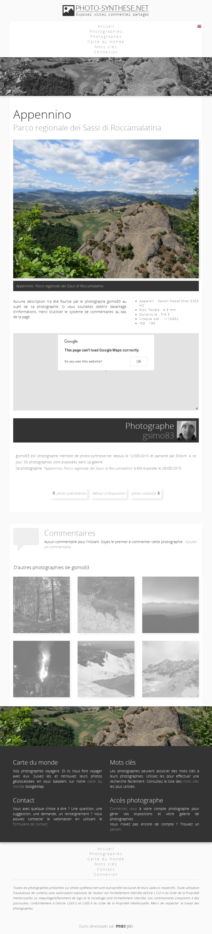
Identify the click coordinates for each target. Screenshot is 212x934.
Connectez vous (123, 808)
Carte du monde (106, 41)
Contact (106, 869)
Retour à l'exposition (108, 493)
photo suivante (144, 493)
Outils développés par (97, 926)
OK (139, 361)
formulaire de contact (30, 824)
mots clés (191, 781)
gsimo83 (158, 435)
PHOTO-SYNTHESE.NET (112, 8)
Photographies (106, 31)
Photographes (106, 36)
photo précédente (71, 493)
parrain (115, 829)
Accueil (106, 26)
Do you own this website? (83, 361)
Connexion (106, 52)
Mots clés (106, 46)
